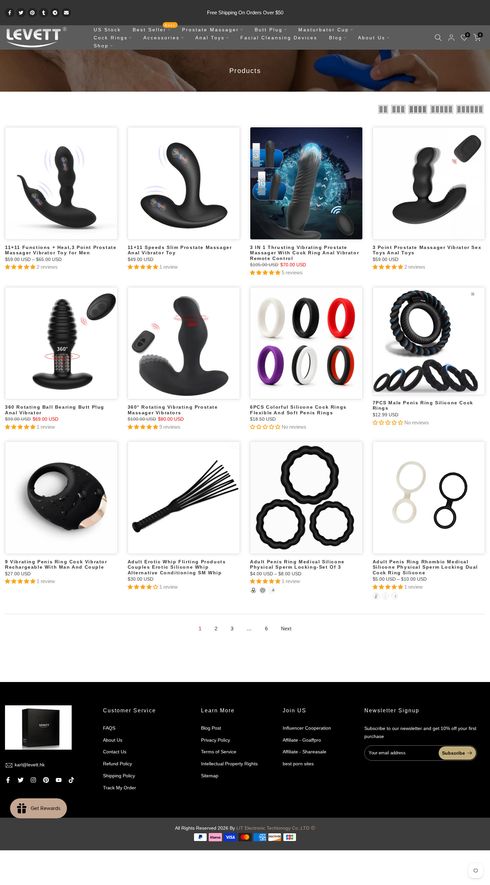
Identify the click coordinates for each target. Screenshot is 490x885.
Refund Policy (117, 763)
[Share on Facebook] (9, 12)
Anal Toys (210, 37)
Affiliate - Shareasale (304, 751)
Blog (335, 37)
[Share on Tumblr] (43, 12)
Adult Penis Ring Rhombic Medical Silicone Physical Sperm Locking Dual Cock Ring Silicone (425, 567)
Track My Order (119, 787)
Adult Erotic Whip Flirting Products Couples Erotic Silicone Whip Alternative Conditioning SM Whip (177, 567)
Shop (101, 45)
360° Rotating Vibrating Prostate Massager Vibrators (173, 409)
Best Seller (154, 29)
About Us (371, 37)
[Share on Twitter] (21, 12)
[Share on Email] (66, 12)
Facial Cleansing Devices (278, 37)
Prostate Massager (210, 29)
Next (286, 628)
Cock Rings (111, 37)
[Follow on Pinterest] (46, 780)
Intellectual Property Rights (229, 763)
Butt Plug (269, 29)
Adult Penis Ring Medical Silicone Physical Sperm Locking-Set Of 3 (297, 564)
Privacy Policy (215, 740)
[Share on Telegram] (55, 12)
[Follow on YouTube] (59, 780)
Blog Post (211, 728)
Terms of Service (218, 751)
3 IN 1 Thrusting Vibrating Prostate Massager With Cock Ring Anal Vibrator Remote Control (304, 253)
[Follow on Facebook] (8, 780)
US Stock (107, 29)
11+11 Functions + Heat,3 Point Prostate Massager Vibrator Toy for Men (60, 250)
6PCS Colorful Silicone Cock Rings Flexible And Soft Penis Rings (298, 409)
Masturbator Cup (323, 29)
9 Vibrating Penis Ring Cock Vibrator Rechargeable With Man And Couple (56, 564)
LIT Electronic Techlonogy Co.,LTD (272, 828)
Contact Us (114, 751)
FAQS (109, 728)
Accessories (161, 37)
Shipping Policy (119, 775)
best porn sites (298, 763)
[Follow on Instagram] (33, 780)
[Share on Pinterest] (32, 12)
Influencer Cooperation (307, 728)
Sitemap (209, 775)
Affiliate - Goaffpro (302, 740)
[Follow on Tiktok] (71, 780)
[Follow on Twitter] (21, 780)
